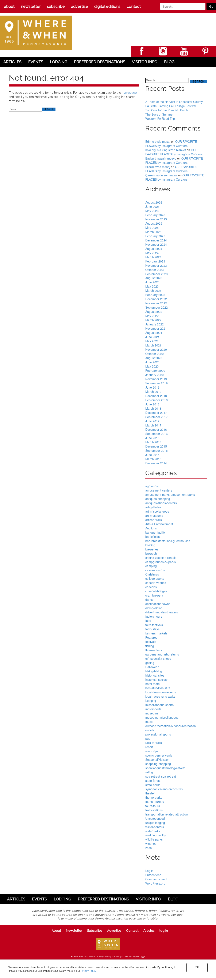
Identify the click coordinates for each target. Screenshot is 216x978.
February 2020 (155, 370)
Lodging (58, 62)
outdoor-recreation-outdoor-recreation (170, 726)
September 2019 (156, 383)
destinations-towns (157, 604)
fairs (148, 620)
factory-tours (153, 616)
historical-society (156, 679)
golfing (149, 663)
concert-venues (155, 583)
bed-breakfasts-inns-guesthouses (167, 541)
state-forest (153, 780)
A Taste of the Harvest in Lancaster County (174, 102)
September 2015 (156, 450)
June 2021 (152, 337)
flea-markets (153, 650)
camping (151, 566)
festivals (150, 642)
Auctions (151, 528)
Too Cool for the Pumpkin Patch (166, 110)
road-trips (151, 751)
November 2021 (156, 328)
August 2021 (153, 332)
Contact (134, 6)
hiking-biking (153, 671)
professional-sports (158, 734)
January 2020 (154, 375)
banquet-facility (155, 532)
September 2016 (156, 434)
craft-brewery (154, 595)
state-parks (152, 785)
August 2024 (153, 248)
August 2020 (153, 358)
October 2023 (154, 270)
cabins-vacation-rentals (160, 558)
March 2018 (153, 408)
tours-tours (152, 806)
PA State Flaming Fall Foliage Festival (170, 106)
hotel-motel (152, 684)
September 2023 (156, 274)
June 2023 (152, 282)
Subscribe (56, 6)
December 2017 (156, 412)
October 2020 (154, 354)
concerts (151, 587)
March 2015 (153, 459)
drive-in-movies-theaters (161, 612)
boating (150, 545)
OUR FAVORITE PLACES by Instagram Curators (171, 143)
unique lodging (155, 823)
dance (149, 599)
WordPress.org (155, 883)
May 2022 (152, 316)
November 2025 (156, 219)
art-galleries (153, 507)
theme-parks (153, 797)
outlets (149, 730)
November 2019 (156, 379)
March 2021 (153, 345)
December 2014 (156, 463)
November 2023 (156, 265)
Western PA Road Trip (160, 118)
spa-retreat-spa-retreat (160, 776)
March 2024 (153, 257)
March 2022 (153, 320)
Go (211, 6)
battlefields (152, 536)
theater (150, 793)
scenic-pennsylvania (158, 755)
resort (149, 747)
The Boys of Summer (159, 114)
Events (35, 62)
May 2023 (152, 286)
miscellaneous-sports (159, 705)
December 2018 (156, 396)
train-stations (154, 810)
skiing (149, 772)
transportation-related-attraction (166, 814)
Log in (149, 871)
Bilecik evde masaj (157, 167)
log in (163, 931)
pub (147, 738)
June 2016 (152, 438)
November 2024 (156, 244)
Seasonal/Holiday (157, 759)
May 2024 (152, 253)
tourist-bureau (154, 801)
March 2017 (153, 425)
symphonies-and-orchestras (164, 789)
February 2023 (155, 295)
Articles (12, 62)
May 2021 (152, 341)
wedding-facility (155, 835)
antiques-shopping (157, 499)
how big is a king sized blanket (165, 150)
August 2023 (153, 278)
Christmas (152, 574)
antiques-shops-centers (161, 503)
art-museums (154, 515)
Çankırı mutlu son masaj (161, 175)
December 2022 (156, 299)
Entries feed (153, 875)
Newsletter (31, 6)
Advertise (79, 6)
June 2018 (152, 404)
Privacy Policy (88, 970)
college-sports (154, 578)
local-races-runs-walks (160, 696)
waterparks (152, 831)
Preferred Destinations (99, 62)
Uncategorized (155, 818)
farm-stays (152, 629)
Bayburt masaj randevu (160, 158)
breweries (151, 549)
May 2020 (152, 366)
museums (151, 713)
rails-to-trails (153, 743)
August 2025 (153, 223)
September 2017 (156, 417)
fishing (149, 646)
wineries (150, 843)
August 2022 (153, 311)
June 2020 (152, 362)
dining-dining (153, 608)
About (9, 6)
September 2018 (156, 400)
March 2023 (153, 290)
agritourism (152, 486)
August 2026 (153, 202)
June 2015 (152, 455)
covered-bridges (156, 591)
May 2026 (152, 211)
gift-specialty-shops (158, 658)
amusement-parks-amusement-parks (170, 494)
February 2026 (155, 215)
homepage (129, 92)
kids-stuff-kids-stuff (157, 688)
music (149, 722)
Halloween (152, 667)
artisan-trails (153, 520)
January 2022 (154, 324)
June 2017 (152, 421)
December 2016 (156, 429)
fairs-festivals (154, 625)
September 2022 (156, 307)
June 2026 (152, 206)
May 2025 (152, 227)
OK (197, 967)
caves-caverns (155, 570)
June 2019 (152, 387)
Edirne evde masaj (157, 141)
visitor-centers (154, 827)
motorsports (153, 709)
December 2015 (156, 446)
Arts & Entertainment (159, 524)
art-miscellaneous (157, 511)
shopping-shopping (158, 764)
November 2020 (156, 349)
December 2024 (156, 240)
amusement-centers (158, 490)
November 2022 (156, 303)
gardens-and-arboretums (162, 654)
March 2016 (153, 442)
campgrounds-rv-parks (160, 562)
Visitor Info (144, 62)
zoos (148, 848)
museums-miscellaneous (161, 717)
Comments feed (156, 879)
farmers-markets (156, 633)
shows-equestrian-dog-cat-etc (165, 768)
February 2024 (155, 261)
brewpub (151, 553)
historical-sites (154, 675)
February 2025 (155, 236)
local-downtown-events (160, 692)
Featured (151, 637)
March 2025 (153, 232)
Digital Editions (107, 6)
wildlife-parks (154, 839)
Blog (169, 62)
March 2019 (153, 391)
